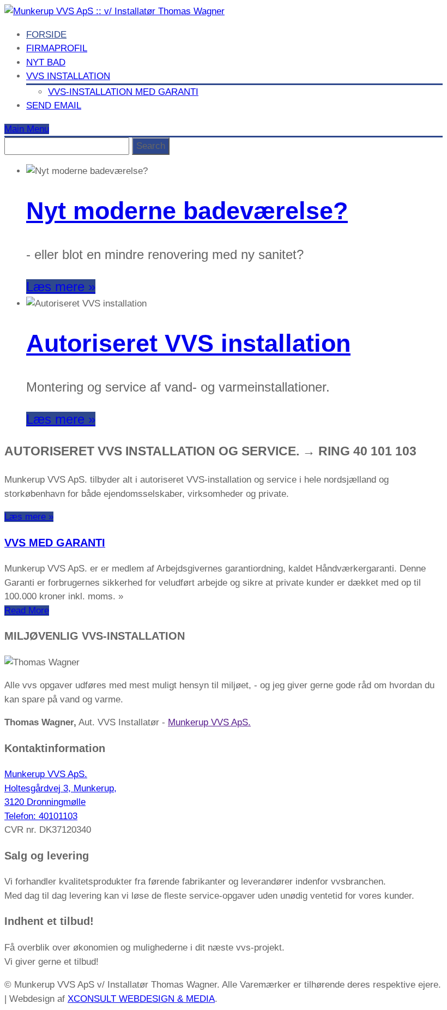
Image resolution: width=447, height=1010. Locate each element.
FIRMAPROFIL (56, 48)
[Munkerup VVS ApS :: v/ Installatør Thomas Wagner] (114, 11)
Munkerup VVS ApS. (209, 722)
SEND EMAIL (53, 105)
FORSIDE (46, 34)
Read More (26, 610)
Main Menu (26, 129)
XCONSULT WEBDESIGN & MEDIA (141, 999)
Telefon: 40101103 (40, 816)
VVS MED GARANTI (54, 543)
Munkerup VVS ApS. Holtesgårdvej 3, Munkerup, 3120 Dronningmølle (60, 788)
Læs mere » (60, 286)
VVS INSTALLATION (68, 76)
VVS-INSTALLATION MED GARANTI (123, 92)
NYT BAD (45, 62)
